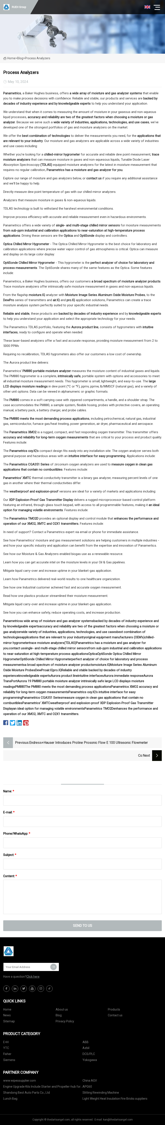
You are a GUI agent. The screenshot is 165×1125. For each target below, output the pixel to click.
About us (62, 1009)
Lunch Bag (10, 1098)
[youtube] (32, 988)
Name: (8, 791)
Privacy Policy (65, 1021)
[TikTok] (49, 988)
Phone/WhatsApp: (16, 833)
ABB (85, 1042)
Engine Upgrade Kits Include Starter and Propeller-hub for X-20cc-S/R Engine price (42, 1087)
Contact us (115, 1015)
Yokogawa (89, 1060)
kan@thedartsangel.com (118, 1119)
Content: (10, 876)
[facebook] (6, 988)
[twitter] (23, 988)
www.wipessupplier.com (19, 1080)
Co (140, 755)
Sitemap (9, 1021)
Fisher (7, 1054)
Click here (33, 976)
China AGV (89, 1080)
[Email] (53, 967)
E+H (6, 1042)
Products (114, 1009)
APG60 (87, 1086)
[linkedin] (15, 988)
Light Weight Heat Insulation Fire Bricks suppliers (114, 1098)
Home (11, 58)
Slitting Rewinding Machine (100, 1092)
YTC (6, 1048)
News (7, 1015)
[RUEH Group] (24, 951)
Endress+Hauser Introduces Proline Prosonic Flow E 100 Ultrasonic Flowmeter (88, 743)
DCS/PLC (88, 1054)
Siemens (9, 1060)
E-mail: (9, 812)
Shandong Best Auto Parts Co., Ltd (26, 1092)
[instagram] (41, 988)
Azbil (85, 1048)
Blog (59, 1015)
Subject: (9, 855)
